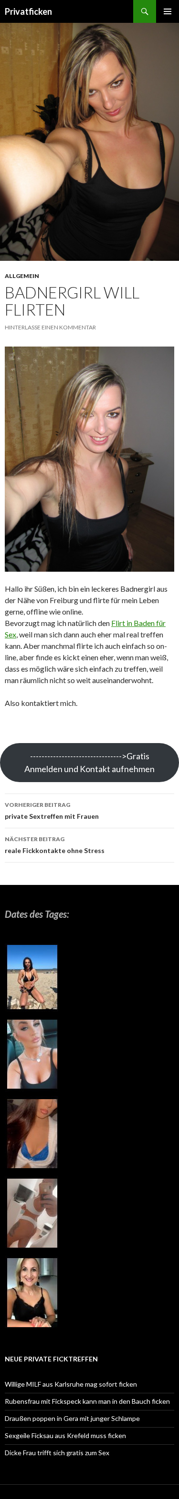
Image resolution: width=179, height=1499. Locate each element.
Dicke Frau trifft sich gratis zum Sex (57, 1453)
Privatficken (28, 11)
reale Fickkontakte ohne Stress (55, 844)
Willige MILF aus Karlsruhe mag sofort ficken (71, 1384)
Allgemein (22, 275)
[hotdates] (32, 1136)
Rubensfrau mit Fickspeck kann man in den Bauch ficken (87, 1401)
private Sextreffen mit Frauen (52, 810)
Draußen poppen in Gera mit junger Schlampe (72, 1418)
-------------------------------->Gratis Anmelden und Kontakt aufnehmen (89, 762)
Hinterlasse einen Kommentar (50, 327)
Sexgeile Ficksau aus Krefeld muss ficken (65, 1435)
